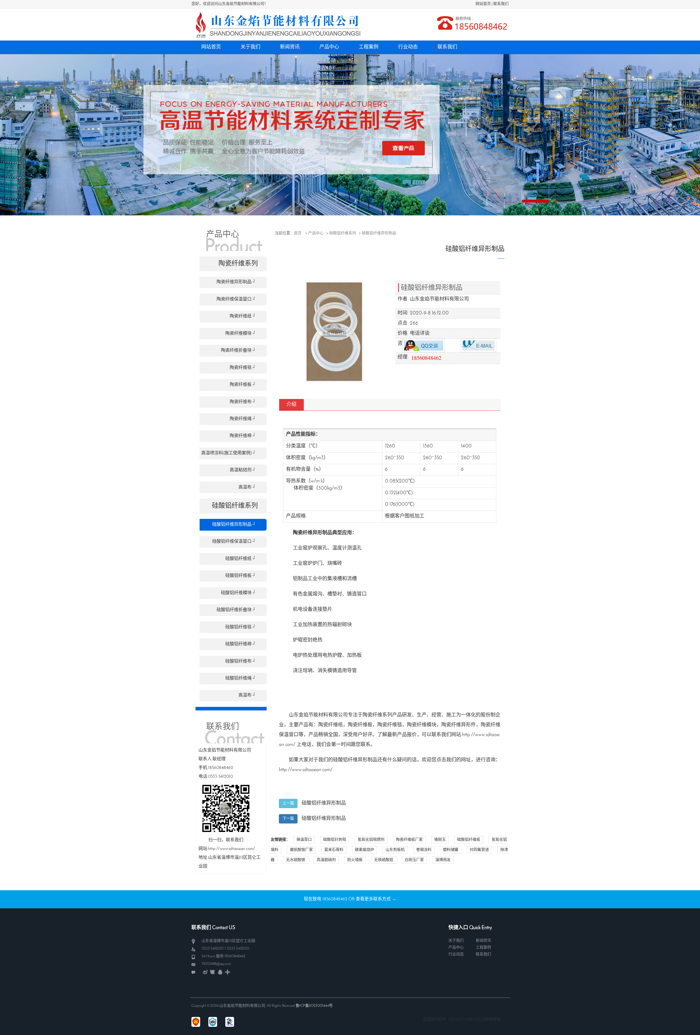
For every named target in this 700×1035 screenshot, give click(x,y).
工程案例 (483, 948)
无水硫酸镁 (295, 860)
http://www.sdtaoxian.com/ (306, 770)
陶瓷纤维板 (360, 725)
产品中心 (315, 233)
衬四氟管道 (479, 850)
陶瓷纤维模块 (421, 725)
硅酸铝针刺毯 (334, 840)
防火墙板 (355, 860)
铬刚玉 (440, 840)
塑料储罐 (450, 850)
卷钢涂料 (423, 850)
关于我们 (456, 941)
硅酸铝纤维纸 (468, 840)
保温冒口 (304, 840)
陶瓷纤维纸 (330, 725)
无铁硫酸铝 (383, 860)
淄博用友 (443, 860)
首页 (298, 233)
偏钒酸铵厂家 (301, 850)
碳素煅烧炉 (364, 850)
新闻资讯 (483, 941)
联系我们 (501, 4)
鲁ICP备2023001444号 (314, 1006)
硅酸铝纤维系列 (342, 233)
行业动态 (456, 954)
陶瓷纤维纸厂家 (409, 840)
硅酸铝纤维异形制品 (379, 233)
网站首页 (483, 4)
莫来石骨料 (333, 850)
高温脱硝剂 (326, 860)
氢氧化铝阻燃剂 (371, 840)
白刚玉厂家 (414, 860)
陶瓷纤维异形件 (458, 725)
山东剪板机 (395, 850)
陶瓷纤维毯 (389, 725)
